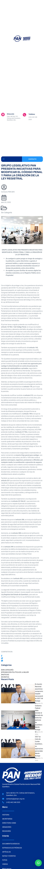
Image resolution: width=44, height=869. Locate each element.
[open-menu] (3, 159)
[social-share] (22, 656)
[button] (38, 862)
